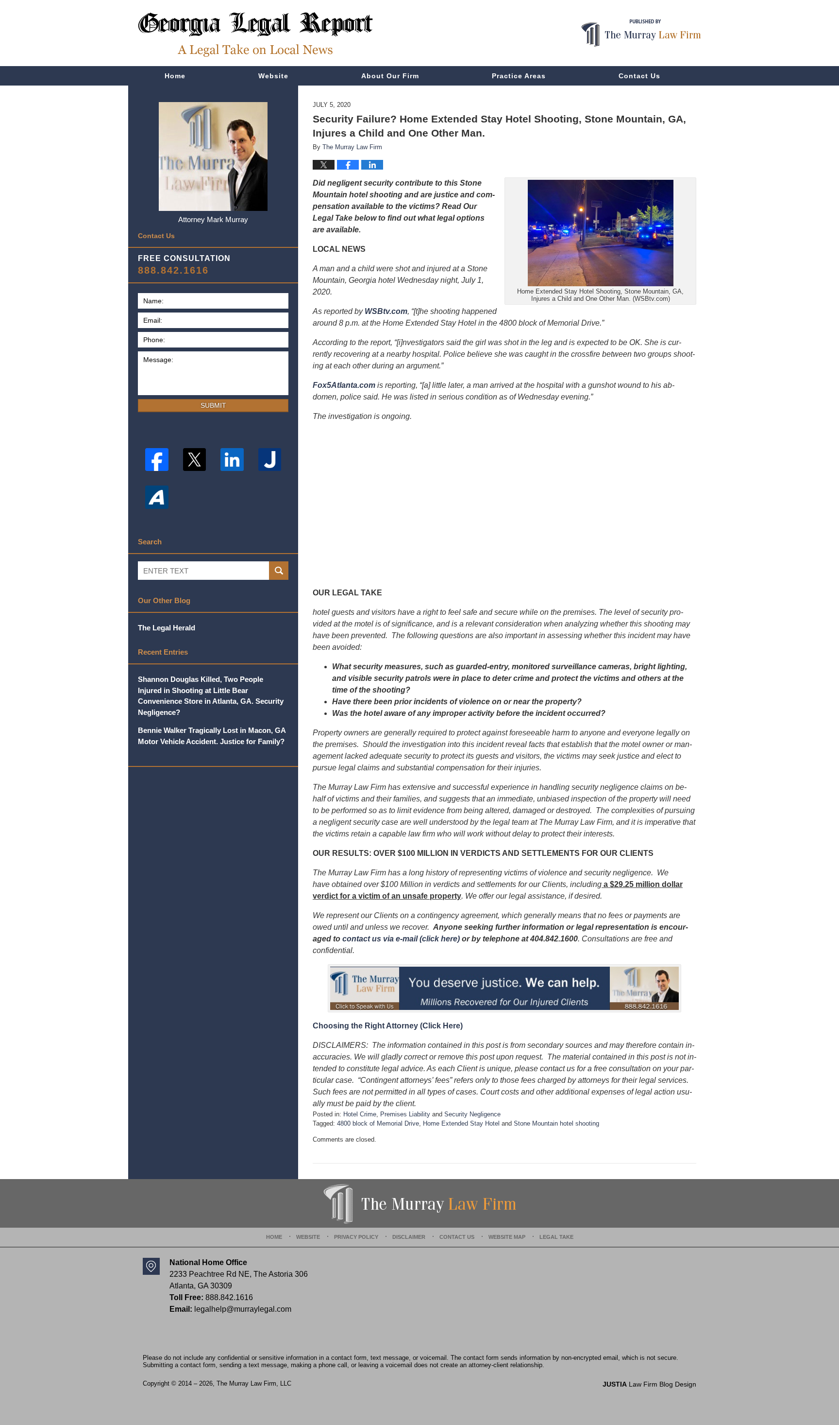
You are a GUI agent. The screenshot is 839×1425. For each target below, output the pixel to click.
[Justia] (270, 459)
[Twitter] (195, 459)
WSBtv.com (386, 311)
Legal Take (556, 1237)
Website (273, 76)
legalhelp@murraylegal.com (242, 1309)
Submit (213, 405)
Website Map (506, 1237)
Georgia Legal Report (255, 34)
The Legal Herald (166, 628)
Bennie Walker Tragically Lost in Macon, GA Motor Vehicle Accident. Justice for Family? (211, 736)
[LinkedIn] (232, 459)
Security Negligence (472, 1114)
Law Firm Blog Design (649, 1384)
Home (175, 76)
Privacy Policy (356, 1237)
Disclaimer (408, 1237)
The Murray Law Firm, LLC (254, 1383)
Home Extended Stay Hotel (461, 1123)
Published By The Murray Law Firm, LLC (641, 33)
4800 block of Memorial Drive (378, 1123)
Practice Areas (519, 76)
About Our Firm (390, 76)
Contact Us (639, 76)
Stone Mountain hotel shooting (556, 1123)
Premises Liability (405, 1114)
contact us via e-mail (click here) (401, 939)
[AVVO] (157, 497)
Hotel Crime (359, 1114)
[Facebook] (157, 459)
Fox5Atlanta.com (344, 385)
